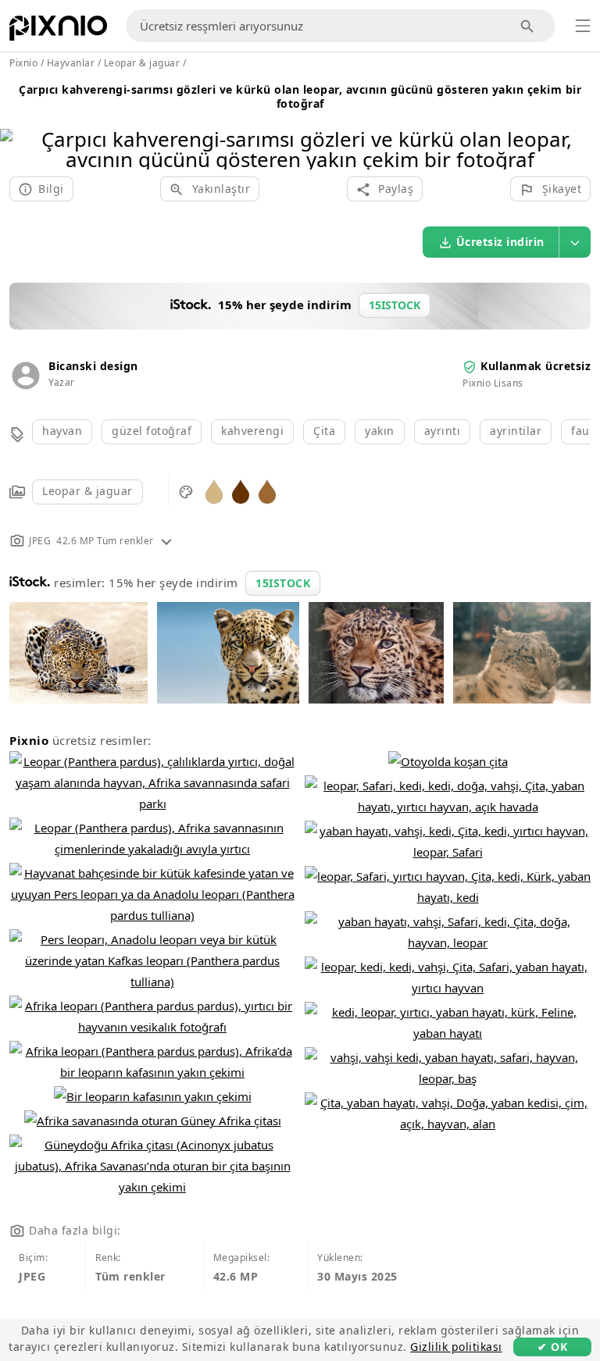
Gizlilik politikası (456, 1346)
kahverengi (252, 430)
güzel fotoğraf (151, 430)
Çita (324, 430)
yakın (380, 430)
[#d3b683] (214, 491)
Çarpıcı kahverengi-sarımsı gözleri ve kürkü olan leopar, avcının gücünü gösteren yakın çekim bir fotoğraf (300, 96)
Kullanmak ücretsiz (535, 365)
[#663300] (240, 491)
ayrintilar (515, 430)
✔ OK (552, 1346)
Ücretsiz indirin (500, 241)
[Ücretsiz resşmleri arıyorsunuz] (528, 26)
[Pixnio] (58, 31)
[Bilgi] (166, 540)
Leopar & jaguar (87, 490)
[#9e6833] (267, 491)
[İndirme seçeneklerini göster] (575, 242)
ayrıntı (442, 430)
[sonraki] (582, 129)
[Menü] (582, 25)
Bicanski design (93, 365)
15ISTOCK (282, 582)
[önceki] (17, 129)
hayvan (62, 430)
